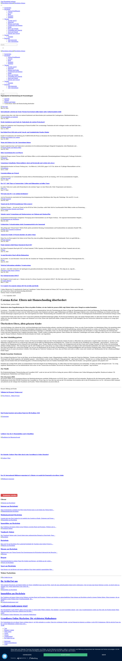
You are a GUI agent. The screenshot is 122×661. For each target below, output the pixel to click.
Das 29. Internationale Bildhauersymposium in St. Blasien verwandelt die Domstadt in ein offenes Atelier (32, 475)
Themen (6, 19)
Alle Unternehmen (13, 41)
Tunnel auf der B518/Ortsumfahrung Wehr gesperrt (16, 204)
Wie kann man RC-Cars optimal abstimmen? (14, 193)
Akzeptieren (65, 655)
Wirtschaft (11, 22)
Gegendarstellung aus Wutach (10, 173)
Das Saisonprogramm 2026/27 (10, 275)
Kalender (10, 36)
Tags (5, 628)
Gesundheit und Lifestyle (15, 30)
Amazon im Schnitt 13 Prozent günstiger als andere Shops (18, 234)
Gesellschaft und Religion (15, 25)
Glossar (6, 635)
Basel (9, 14)
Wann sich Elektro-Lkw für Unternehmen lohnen (16, 142)
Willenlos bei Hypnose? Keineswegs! (12, 392)
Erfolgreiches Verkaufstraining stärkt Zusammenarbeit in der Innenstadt (23, 224)
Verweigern (27, 655)
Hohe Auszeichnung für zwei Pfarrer (12, 152)
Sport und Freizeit (13, 32)
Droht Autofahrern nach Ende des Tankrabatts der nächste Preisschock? (23, 122)
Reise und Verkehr (13, 28)
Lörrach (10, 12)
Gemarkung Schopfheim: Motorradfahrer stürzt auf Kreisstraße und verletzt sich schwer (28, 163)
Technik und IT (12, 20)
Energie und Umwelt (14, 33)
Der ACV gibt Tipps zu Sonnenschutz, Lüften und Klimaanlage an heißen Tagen (25, 183)
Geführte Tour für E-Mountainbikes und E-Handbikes (17, 434)
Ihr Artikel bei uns (9, 638)
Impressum (7, 641)
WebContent (7, 631)
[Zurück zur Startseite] (13, 3)
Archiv (6, 633)
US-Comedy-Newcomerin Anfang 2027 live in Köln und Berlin (19, 286)
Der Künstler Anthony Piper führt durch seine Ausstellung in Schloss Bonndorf (25, 454)
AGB (5, 644)
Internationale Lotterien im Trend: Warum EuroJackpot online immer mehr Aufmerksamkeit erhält (31, 111)
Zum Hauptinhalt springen (8, 1)
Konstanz (10, 16)
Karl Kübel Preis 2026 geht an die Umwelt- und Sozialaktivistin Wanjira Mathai (25, 132)
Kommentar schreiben (10, 495)
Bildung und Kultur (13, 24)
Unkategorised (8, 636)
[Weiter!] (14, 409)
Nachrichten (7, 7)
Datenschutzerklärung (10, 642)
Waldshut (10, 17)
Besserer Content (9, 630)
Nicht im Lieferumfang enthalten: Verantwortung (16, 265)
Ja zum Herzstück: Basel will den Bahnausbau (15, 255)
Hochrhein (7, 9)
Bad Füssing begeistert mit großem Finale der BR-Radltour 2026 (20, 413)
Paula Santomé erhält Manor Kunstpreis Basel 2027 (16, 245)
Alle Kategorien (12, 40)
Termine (6, 35)
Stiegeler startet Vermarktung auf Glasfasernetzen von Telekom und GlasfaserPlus (25, 214)
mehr (104, 655)
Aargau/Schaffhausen (14, 11)
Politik (10, 27)
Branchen (7, 38)
